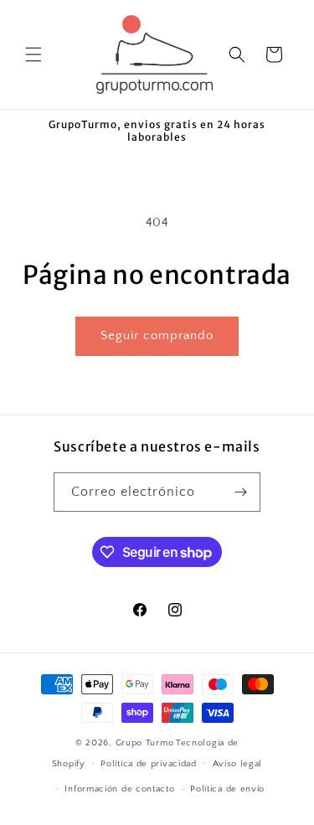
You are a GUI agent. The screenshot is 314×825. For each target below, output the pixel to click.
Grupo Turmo (145, 743)
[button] (33, 54)
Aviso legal (238, 764)
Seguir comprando (157, 335)
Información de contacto (119, 789)
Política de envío (227, 789)
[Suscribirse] (241, 492)
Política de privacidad (148, 764)
